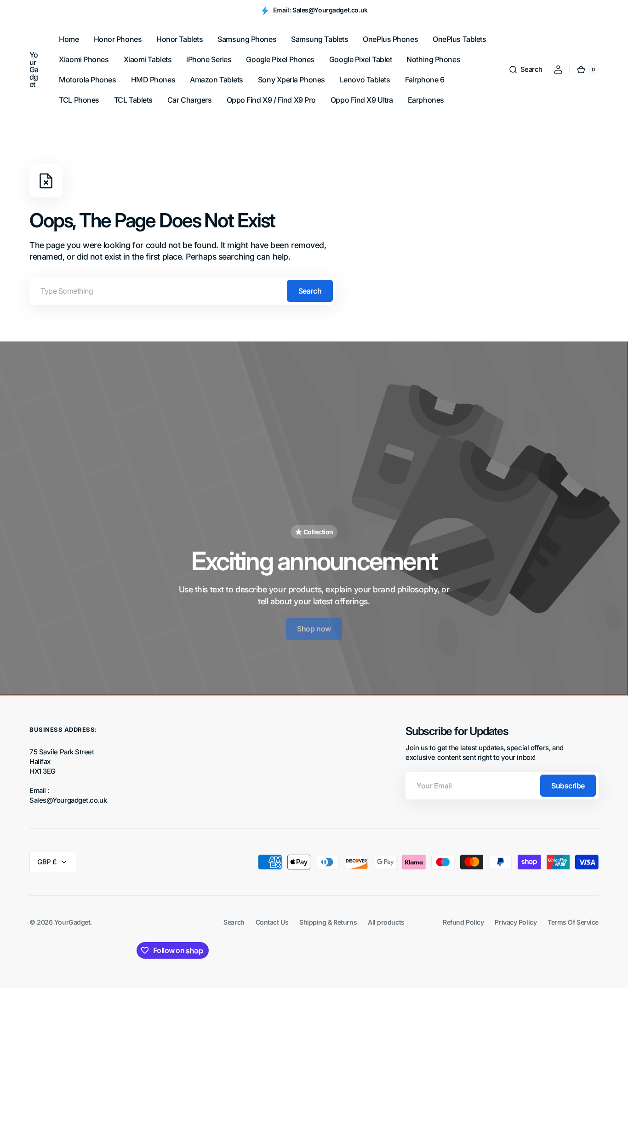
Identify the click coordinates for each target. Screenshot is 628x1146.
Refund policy (463, 922)
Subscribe (568, 785)
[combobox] (182, 291)
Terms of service (573, 922)
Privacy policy (516, 922)
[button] (525, 69)
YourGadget (72, 922)
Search (309, 290)
